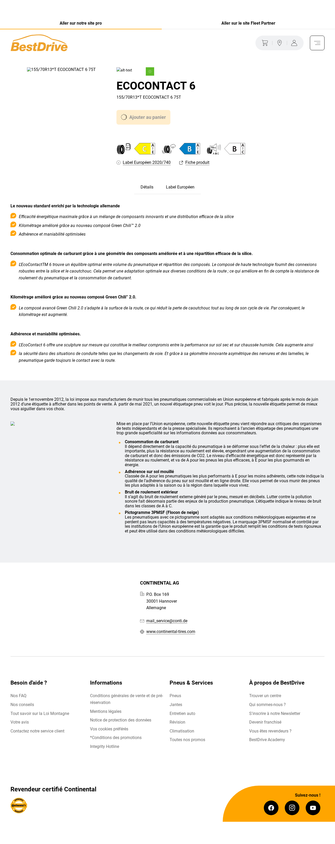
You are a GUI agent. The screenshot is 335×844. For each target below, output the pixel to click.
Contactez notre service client (37, 731)
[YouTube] (313, 808)
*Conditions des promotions (116, 737)
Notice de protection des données (120, 720)
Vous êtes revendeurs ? (270, 731)
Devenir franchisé (265, 722)
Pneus (175, 695)
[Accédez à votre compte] (295, 43)
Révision (177, 722)
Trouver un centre (265, 695)
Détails (147, 187)
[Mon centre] (279, 43)
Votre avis (19, 722)
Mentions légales (105, 711)
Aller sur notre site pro (81, 23)
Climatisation (182, 731)
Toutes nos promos (187, 739)
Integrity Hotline (104, 746)
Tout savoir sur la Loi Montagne (39, 713)
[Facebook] (271, 808)
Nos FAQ (18, 695)
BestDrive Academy (267, 739)
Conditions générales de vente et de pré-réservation (126, 699)
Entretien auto (182, 713)
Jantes (176, 704)
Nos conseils (22, 704)
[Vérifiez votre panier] (263, 43)
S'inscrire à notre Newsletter (274, 713)
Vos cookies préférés (109, 728)
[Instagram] (292, 808)
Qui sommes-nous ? (267, 704)
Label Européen (180, 187)
